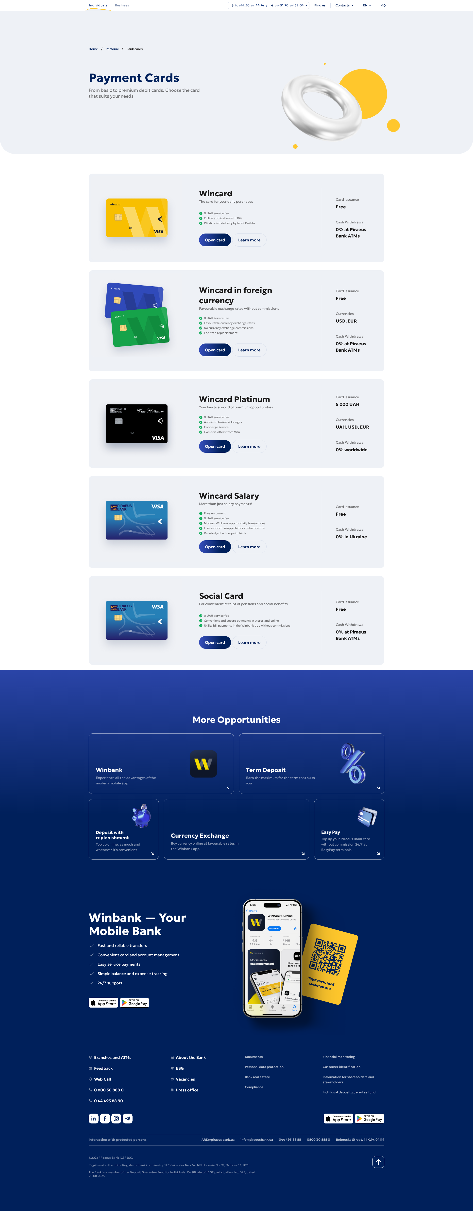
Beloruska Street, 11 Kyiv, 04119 (360, 1140)
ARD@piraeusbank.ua (218, 1140)
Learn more (249, 239)
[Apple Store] (103, 1003)
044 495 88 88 (290, 1140)
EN (365, 5)
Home (93, 49)
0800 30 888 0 (318, 1140)
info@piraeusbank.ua (256, 1140)
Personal (112, 49)
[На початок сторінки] (378, 1162)
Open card (215, 239)
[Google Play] (134, 1003)
